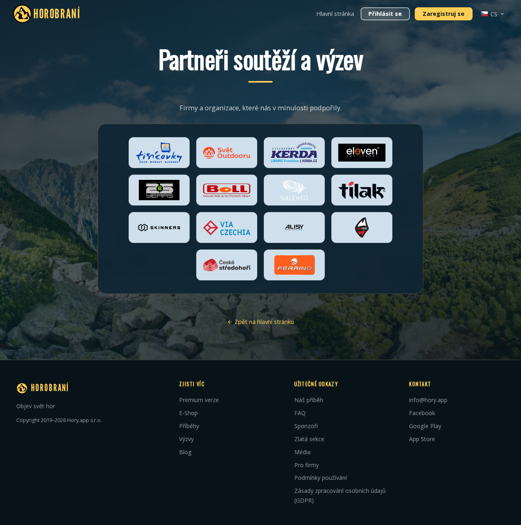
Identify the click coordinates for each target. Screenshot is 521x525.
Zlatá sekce (309, 439)
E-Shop (188, 413)
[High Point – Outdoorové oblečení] (361, 227)
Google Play (425, 426)
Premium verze (199, 400)
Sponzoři (306, 426)
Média (302, 452)
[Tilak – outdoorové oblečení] (361, 190)
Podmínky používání (320, 477)
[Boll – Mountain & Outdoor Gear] (226, 190)
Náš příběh (308, 400)
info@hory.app (428, 400)
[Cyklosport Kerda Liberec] (294, 152)
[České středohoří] (226, 264)
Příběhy (189, 426)
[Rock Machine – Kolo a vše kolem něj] (159, 190)
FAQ (300, 413)
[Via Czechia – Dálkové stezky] (226, 227)
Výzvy (186, 439)
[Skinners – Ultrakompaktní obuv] (159, 227)
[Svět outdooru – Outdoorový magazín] (226, 152)
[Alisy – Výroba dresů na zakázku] (294, 227)
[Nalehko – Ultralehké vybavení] (294, 190)
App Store (422, 439)
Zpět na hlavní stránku (263, 322)
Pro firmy (306, 465)
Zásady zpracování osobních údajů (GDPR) (340, 495)
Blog (185, 452)
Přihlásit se (385, 14)
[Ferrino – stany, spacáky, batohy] (294, 264)
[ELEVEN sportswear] (361, 152)
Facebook (422, 413)
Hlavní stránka (335, 14)
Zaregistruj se (443, 14)
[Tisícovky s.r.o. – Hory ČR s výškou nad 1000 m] (159, 152)
